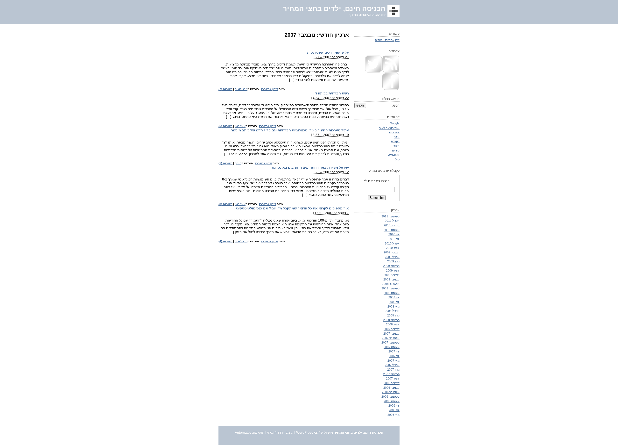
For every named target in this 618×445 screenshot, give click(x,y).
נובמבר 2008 (391, 279)
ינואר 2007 (393, 378)
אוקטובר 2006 (391, 392)
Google (395, 123)
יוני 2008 (394, 301)
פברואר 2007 (391, 374)
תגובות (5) (225, 163)
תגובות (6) (225, 126)
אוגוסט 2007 (392, 347)
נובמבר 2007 (391, 333)
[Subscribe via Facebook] (391, 89)
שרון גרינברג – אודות (387, 40)
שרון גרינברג (269, 89)
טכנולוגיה (241, 89)
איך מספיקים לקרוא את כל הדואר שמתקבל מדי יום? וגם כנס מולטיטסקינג (292, 208)
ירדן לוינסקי (275, 432)
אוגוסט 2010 (392, 229)
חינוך (238, 163)
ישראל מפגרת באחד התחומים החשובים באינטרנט (310, 167)
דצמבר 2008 (392, 274)
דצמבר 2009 (392, 252)
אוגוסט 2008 (392, 292)
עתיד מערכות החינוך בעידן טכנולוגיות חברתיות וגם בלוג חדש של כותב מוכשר (290, 130)
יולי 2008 (394, 297)
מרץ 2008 (393, 315)
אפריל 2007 (392, 364)
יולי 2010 (394, 234)
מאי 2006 (393, 414)
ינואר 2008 (393, 324)
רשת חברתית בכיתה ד (332, 93)
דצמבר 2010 (392, 225)
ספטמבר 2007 (390, 342)
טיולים (396, 150)
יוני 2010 (394, 238)
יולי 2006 (394, 405)
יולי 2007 (394, 351)
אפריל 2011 (392, 220)
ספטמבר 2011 (390, 216)
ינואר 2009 (393, 270)
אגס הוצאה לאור (389, 127)
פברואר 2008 (391, 320)
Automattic (243, 432)
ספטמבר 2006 (390, 396)
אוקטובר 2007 (391, 337)
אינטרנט (240, 126)
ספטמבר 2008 (390, 288)
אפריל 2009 (392, 256)
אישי (397, 136)
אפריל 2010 (392, 243)
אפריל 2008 (392, 310)
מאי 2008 (393, 306)
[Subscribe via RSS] (391, 71)
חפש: (396, 105)
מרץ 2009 (393, 261)
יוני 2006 (394, 410)
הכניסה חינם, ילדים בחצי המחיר (334, 9)
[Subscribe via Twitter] (373, 71)
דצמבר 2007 (392, 328)
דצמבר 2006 (392, 383)
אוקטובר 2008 (391, 283)
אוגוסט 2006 (392, 401)
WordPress (304, 432)
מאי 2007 (393, 360)
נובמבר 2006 (391, 387)
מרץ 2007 (393, 369)
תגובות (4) (225, 241)
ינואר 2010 (393, 247)
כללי (397, 159)
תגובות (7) (225, 89)
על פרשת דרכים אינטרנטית (328, 52)
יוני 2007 (394, 356)
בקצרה (395, 141)
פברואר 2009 (391, 265)
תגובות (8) (225, 204)
